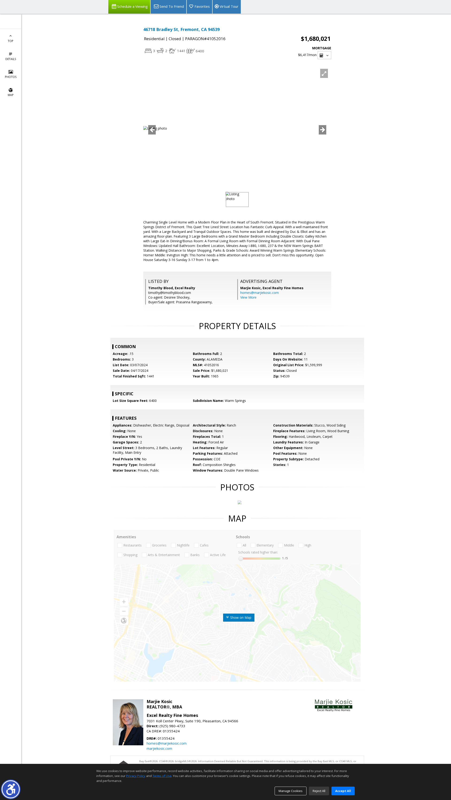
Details (10, 59)
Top (10, 41)
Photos (10, 77)
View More (248, 297)
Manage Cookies (291, 791)
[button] (11, 789)
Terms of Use (161, 776)
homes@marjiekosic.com (259, 292)
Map (11, 95)
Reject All (319, 791)
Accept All (343, 791)
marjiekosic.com (159, 748)
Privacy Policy (135, 776)
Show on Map (240, 617)
